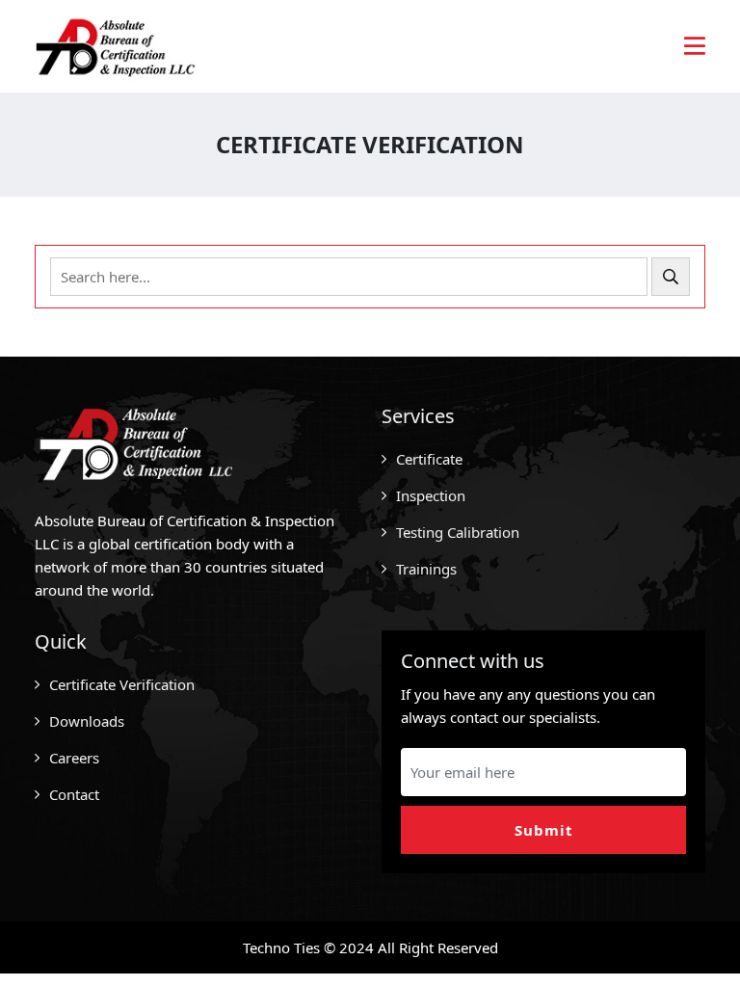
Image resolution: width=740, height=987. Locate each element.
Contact (74, 794)
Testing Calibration (457, 532)
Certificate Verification (122, 684)
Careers (74, 757)
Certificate (429, 458)
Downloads (86, 721)
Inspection (430, 495)
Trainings (426, 568)
